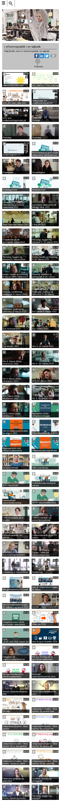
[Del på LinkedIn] (41, 57)
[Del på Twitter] (47, 57)
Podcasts (38, 66)
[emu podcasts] (37, 62)
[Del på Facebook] (36, 57)
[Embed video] (53, 55)
